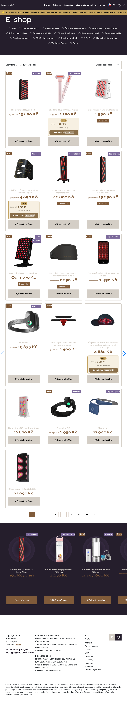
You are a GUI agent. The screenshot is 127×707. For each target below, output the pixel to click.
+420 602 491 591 (16, 649)
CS (113, 5)
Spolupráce (68, 5)
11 (87, 514)
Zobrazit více (22, 600)
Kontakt (102, 5)
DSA (87, 653)
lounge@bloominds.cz (20, 652)
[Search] (124, 5)
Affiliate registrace (93, 670)
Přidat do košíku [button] (23, 141)
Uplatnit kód (63, 132)
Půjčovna (57, 5)
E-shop (47, 5)
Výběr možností (23, 293)
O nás (87, 639)
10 (79, 514)
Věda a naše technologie (86, 5)
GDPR (18, 644)
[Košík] (119, 5)
